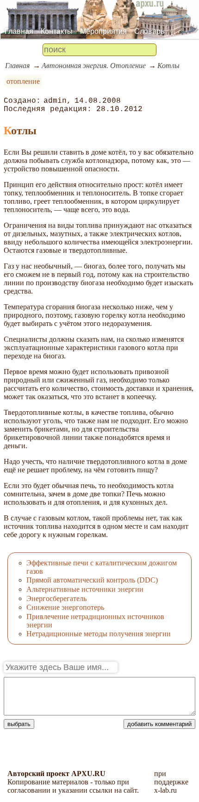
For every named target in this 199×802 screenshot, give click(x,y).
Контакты (57, 31)
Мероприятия (103, 31)
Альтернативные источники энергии (84, 589)
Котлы (168, 65)
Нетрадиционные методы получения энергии (98, 634)
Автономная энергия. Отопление (94, 65)
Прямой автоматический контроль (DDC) (92, 580)
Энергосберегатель (56, 598)
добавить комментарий (159, 724)
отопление (23, 81)
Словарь (149, 31)
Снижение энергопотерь (65, 607)
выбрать (19, 724)
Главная (19, 31)
